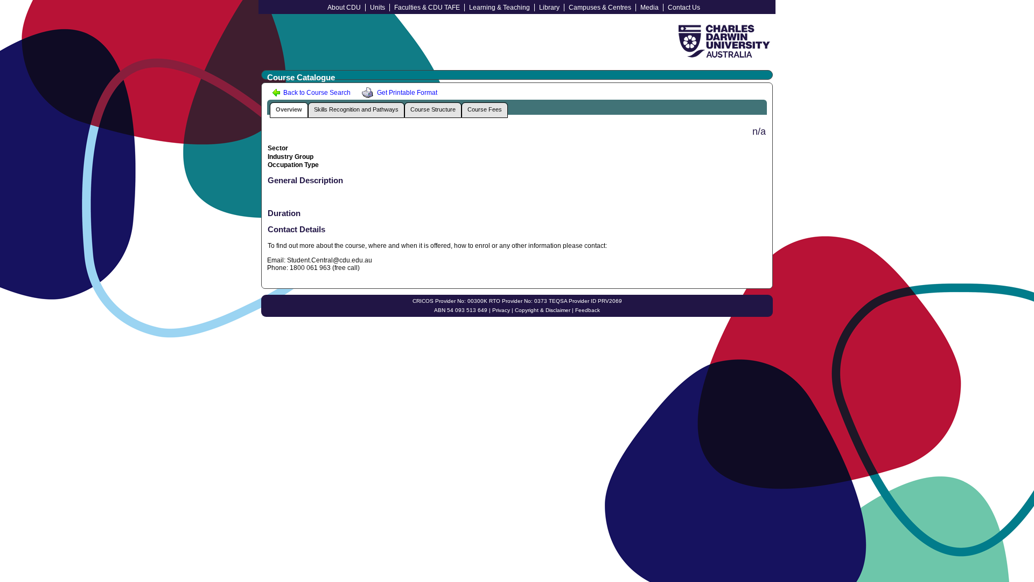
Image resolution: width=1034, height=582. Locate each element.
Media (649, 7)
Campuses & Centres (600, 7)
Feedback (587, 310)
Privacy (501, 310)
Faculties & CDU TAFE (427, 7)
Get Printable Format (406, 92)
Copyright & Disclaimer (542, 310)
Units (377, 7)
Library (549, 7)
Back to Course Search (316, 92)
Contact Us (684, 7)
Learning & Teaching (499, 7)
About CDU (344, 7)
